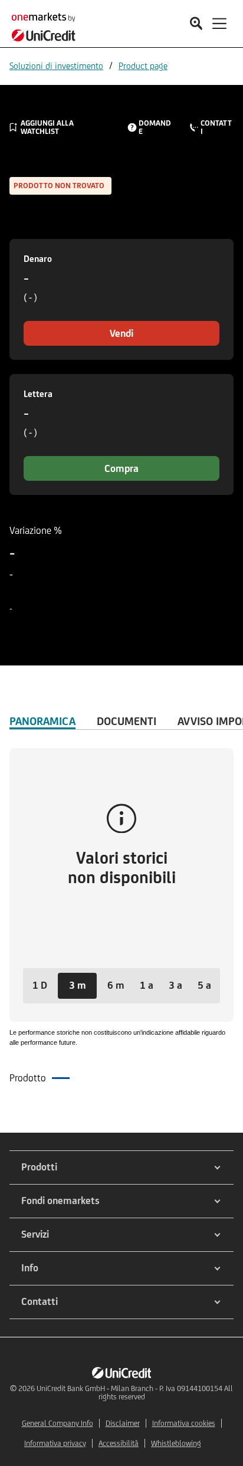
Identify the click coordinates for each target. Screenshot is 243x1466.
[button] (40, 986)
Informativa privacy (55, 1443)
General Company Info (57, 1423)
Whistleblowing (176, 1443)
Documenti (126, 720)
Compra (121, 468)
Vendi (121, 333)
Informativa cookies (183, 1423)
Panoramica (42, 720)
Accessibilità (118, 1443)
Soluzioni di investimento (56, 66)
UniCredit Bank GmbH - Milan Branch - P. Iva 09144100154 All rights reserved (135, 1392)
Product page (143, 66)
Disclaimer (123, 1423)
